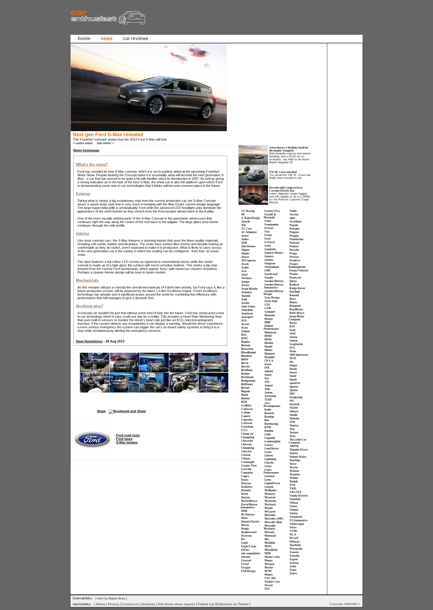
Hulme (268, 350)
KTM (268, 427)
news (107, 38)
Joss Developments (272, 405)
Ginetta (269, 259)
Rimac (294, 302)
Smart (293, 372)
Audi (244, 299)
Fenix (268, 221)
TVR (292, 485)
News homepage (86, 150)
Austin (245, 302)
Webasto (295, 541)
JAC (267, 381)
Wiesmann (296, 548)
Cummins (247, 472)
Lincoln (269, 462)
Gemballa (270, 249)
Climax (245, 458)
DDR (244, 511)
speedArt (295, 383)
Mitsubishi (271, 549)
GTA (267, 304)
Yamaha (295, 555)
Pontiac (294, 246)
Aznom (245, 331)
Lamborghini (272, 441)
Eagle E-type (248, 546)
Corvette (246, 469)
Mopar (269, 560)
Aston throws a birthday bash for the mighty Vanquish (288, 149)
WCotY (294, 538)
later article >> (105, 143)
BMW (244, 359)
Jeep (267, 389)
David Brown (249, 500)
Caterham (247, 426)
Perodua (295, 228)
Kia (267, 420)
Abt (243, 225)
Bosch (244, 363)
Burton (245, 398)
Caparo (245, 416)
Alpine (245, 253)
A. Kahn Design (250, 218)
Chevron (246, 444)
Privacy (113, 604)
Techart (294, 432)
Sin (291, 361)
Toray (293, 463)
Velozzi (294, 502)
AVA (244, 320)
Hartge (269, 318)
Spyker (294, 390)
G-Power (270, 242)
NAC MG (270, 578)
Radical (294, 284)
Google (269, 277)
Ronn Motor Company (296, 318)
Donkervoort (249, 532)
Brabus (245, 373)
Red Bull (295, 291)
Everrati (246, 560)
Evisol (245, 564)
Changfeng (247, 437)
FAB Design (248, 571)
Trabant (294, 470)
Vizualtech (296, 516)
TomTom (295, 460)
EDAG (245, 549)
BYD (244, 401)
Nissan (269, 585)
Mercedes (270, 515)
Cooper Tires (249, 465)
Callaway (247, 409)
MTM (268, 571)
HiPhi (268, 339)
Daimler (246, 490)
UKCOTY (296, 492)
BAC (244, 334)
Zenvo (293, 573)
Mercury (270, 532)
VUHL (294, 531)
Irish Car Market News (111, 598)
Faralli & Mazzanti (270, 216)
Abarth (245, 221)
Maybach (270, 504)
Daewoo (246, 483)
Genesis (269, 256)
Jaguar (269, 385)
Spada (293, 379)
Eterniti (245, 556)
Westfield (295, 545)
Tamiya (294, 425)
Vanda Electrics (299, 495)
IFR (267, 367)
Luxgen (269, 486)
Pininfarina (296, 239)
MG (267, 539)
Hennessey (271, 332)
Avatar (245, 324)
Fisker (268, 235)
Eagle (244, 542)
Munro (269, 574)
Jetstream (270, 396)
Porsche (294, 249)
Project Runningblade (297, 265)
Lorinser (270, 476)
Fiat (267, 231)
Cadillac (246, 405)
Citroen (245, 455)
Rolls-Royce (297, 312)
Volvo (293, 527)
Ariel (244, 274)
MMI (268, 553)
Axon (244, 327)
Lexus (268, 452)
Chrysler (246, 451)
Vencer (294, 506)
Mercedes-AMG (274, 518)
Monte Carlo (272, 556)
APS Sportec (248, 260)
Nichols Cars (272, 581)
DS (243, 539)
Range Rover (297, 288)
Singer (293, 365)
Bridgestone (248, 380)
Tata (292, 429)
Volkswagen (297, 523)
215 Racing (248, 211)
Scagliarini (296, 344)
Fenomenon (271, 224)
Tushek (294, 481)
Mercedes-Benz (273, 522)
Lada (268, 434)
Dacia (244, 479)
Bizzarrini (247, 348)
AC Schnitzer (249, 232)
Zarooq (294, 562)
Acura (245, 235)
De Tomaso (247, 514)
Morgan (269, 564)
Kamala (269, 413)
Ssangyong (296, 397)
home (84, 38)
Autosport (247, 317)
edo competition (250, 553)
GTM (268, 308)
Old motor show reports (176, 604)
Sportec (294, 386)
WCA (293, 534)
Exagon (245, 567)
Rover (293, 323)
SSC (292, 400)
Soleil (293, 376)
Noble (293, 211)
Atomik (245, 295)
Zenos (293, 569)
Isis (267, 378)
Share (101, 411)
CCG (244, 430)
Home (100, 604)
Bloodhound (248, 352)
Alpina (245, 249)
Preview (294, 256)
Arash (245, 264)
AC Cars (246, 228)
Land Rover (272, 448)
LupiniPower (272, 483)
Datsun (245, 497)
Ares (244, 271)
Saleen (293, 337)
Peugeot (294, 232)
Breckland (247, 377)
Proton (294, 274)
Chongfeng (247, 447)
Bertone (245, 345)
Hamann (270, 315)
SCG (292, 347)
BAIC (244, 338)
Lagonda (270, 437)
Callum (245, 412)
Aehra (245, 239)
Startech (294, 404)
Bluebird (246, 356)
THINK (294, 446)
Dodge (245, 528)
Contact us (130, 604)
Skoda (293, 368)
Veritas (294, 513)
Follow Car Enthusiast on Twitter (223, 604)
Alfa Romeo (248, 246)
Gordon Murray (274, 281)
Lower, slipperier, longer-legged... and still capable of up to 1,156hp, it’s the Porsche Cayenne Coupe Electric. (290, 198)
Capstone (246, 419)
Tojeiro (294, 453)
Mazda (269, 508)
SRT (292, 393)
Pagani (294, 225)
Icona (268, 364)
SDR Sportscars (299, 354)
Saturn (294, 340)
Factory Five (272, 211)
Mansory (270, 493)
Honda (268, 346)
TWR (293, 488)
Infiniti (269, 371)
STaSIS (294, 407)
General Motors (274, 252)
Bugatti (245, 391)
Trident (294, 478)
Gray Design (272, 297)
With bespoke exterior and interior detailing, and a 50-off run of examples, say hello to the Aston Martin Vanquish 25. (289, 158)
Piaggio (294, 235)
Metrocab (270, 535)
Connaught (247, 462)
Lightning (270, 459)
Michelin (270, 542)
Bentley (245, 341)
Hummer (270, 353)
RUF (292, 326)
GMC (268, 270)
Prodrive (295, 260)
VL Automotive (299, 520)
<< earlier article (82, 143)
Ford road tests (128, 435)
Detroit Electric (250, 521)
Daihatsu (246, 486)
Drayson (246, 535)
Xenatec (294, 552)
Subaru (294, 411)
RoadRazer (296, 309)
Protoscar (295, 277)
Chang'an (247, 433)
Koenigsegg (271, 423)
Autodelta (247, 310)
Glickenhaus (272, 267)
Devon (245, 525)
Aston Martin (249, 288)
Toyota (294, 467)
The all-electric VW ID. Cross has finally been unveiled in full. (290, 176)
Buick (244, 394)
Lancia (269, 445)
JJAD (268, 399)
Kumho (269, 430)
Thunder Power (299, 449)
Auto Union (248, 306)
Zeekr (293, 566)
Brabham (246, 370)
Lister (268, 466)
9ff (242, 214)
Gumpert (270, 311)
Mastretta (270, 500)
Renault (294, 295)
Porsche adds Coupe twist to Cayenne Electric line (286, 189)
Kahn (268, 409)
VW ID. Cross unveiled (283, 172)
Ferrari (269, 228)
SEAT (293, 358)
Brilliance (247, 384)
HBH (267, 322)
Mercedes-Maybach (270, 527)
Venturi (294, 509)
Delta (244, 518)
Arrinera (246, 278)
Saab (292, 330)
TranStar (295, 474)
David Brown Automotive (248, 506)
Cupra (245, 476)
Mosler (269, 567)
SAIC (293, 333)
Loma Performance (271, 471)
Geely (268, 245)
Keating (269, 416)
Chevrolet (247, 440)
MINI (268, 546)
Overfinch (295, 221)
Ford (267, 238)
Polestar (295, 242)
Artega (245, 281)
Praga (293, 253)
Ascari (245, 285)
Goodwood (271, 274)
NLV (267, 588)
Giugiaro (270, 263)
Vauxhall (295, 499)
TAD (292, 422)
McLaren (270, 511)
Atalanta (246, 292)
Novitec (294, 214)
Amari (245, 256)
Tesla (293, 436)
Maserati (270, 497)
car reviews (135, 38)
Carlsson (246, 423)
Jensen (268, 392)
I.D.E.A (269, 360)
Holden (269, 343)
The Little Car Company (297, 441)
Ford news (124, 439)
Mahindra (271, 490)
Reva (293, 298)
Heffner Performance (271, 327)
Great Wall (271, 301)
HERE (268, 335)
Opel (292, 218)
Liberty (269, 455)
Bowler (245, 366)
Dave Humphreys (89, 341)
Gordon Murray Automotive (274, 286)
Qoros (293, 281)
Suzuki (294, 414)
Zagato (294, 559)
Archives (148, 604)
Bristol (245, 387)
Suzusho (294, 418)
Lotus (268, 479)
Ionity (268, 374)
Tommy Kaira (298, 456)
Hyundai (270, 357)
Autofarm (247, 313)
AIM (244, 242)
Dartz (244, 493)
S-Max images (127, 442)
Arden (245, 267)
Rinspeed (295, 305)
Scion (293, 351)
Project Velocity (299, 270)
